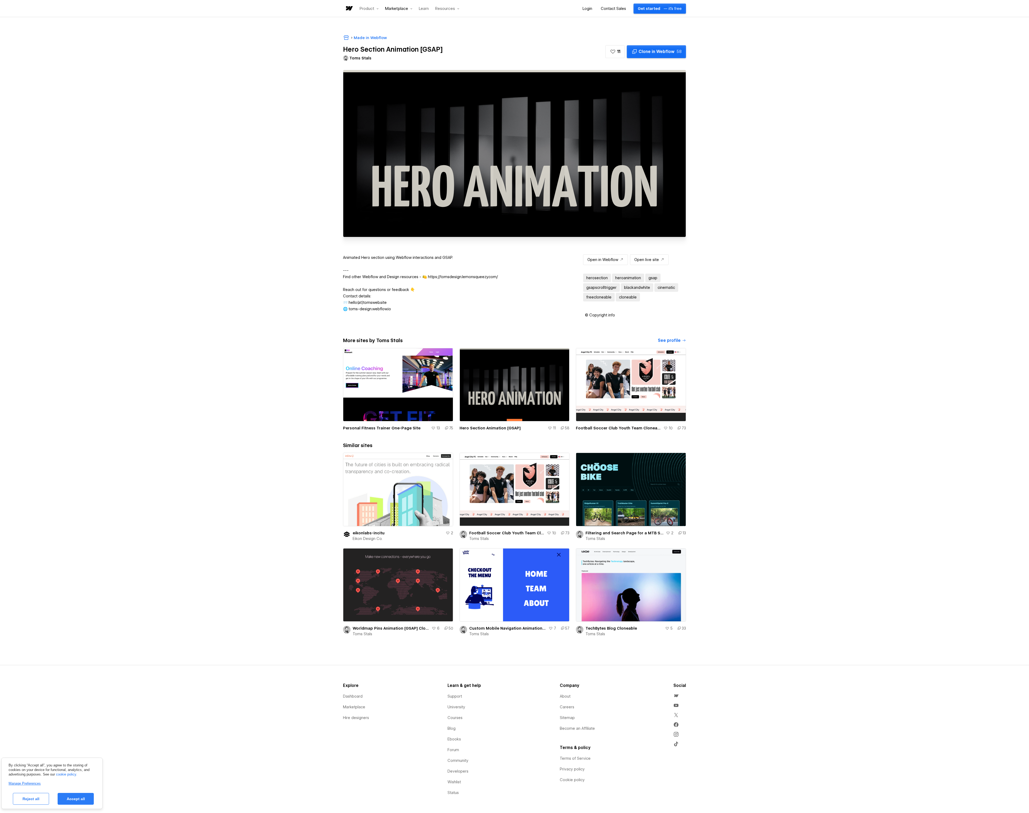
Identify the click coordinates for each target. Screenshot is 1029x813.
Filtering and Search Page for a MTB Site (625, 533)
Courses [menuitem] (455, 718)
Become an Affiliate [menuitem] (577, 728)
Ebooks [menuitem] (454, 739)
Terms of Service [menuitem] (575, 758)
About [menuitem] (565, 696)
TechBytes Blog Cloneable (611, 628)
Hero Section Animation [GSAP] (490, 428)
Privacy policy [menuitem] (572, 769)
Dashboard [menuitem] (353, 696)
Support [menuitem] (455, 696)
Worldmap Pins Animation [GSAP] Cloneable (391, 628)
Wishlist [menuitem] (454, 782)
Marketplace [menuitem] (354, 707)
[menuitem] (676, 695)
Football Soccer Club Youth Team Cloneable (618, 428)
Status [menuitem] (453, 793)
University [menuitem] (456, 707)
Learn (424, 8)
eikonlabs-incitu (369, 533)
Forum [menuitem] (453, 750)
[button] (369, 8)
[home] (349, 8)
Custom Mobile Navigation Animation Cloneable (508, 628)
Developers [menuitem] (458, 771)
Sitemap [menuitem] (567, 718)
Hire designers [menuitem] (356, 718)
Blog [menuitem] (452, 728)
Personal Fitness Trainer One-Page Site (381, 428)
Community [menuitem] (458, 760)
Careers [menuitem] (567, 707)
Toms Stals (479, 538)
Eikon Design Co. (367, 538)
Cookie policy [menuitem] (572, 780)
